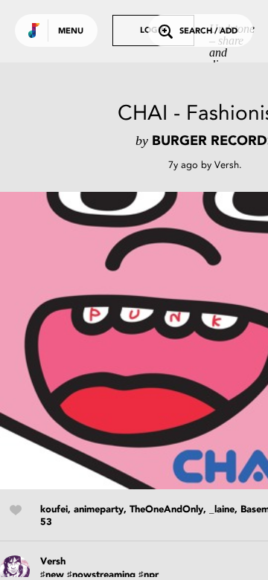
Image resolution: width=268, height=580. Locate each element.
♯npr (148, 575)
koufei (54, 510)
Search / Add (208, 32)
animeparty (99, 510)
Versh (226, 164)
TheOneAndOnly (166, 510)
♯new (52, 575)
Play (149, 340)
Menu (70, 32)
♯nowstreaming (101, 575)
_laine (221, 510)
